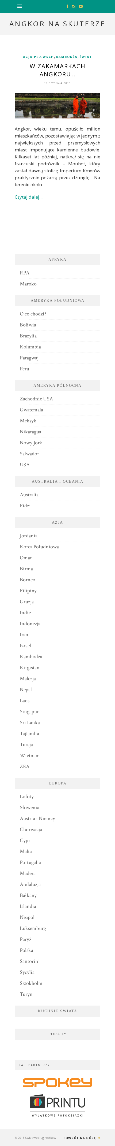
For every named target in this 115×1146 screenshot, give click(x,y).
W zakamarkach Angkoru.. (58, 70)
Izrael (25, 645)
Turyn (26, 994)
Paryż (25, 939)
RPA (24, 272)
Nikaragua (30, 431)
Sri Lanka (30, 722)
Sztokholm (31, 983)
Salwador (29, 453)
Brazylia (28, 335)
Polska (26, 950)
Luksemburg (33, 928)
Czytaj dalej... (29, 197)
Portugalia (30, 862)
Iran (24, 634)
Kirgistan (30, 667)
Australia (29, 494)
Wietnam (30, 755)
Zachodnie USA (36, 398)
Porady (57, 1034)
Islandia (28, 906)
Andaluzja (30, 884)
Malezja (28, 678)
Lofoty (27, 796)
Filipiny (28, 590)
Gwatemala (31, 409)
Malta (26, 851)
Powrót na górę (80, 1138)
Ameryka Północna (57, 386)
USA (25, 464)
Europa (58, 783)
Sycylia (27, 972)
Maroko (28, 283)
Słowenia (29, 807)
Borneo (27, 579)
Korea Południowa (39, 546)
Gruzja (27, 601)
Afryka (57, 260)
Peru (24, 368)
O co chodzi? (33, 313)
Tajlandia (29, 733)
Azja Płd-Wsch (38, 57)
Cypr (25, 840)
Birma (26, 568)
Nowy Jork (31, 442)
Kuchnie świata (57, 1011)
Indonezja (30, 623)
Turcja (26, 744)
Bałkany (28, 895)
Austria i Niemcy (37, 818)
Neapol (27, 917)
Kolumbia (30, 346)
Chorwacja (31, 829)
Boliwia (28, 324)
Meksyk (28, 420)
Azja (57, 522)
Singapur (29, 711)
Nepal (26, 689)
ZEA (24, 766)
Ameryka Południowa (58, 301)
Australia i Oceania (57, 481)
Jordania (28, 535)
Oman (26, 557)
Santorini (30, 961)
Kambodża (67, 57)
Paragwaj (29, 357)
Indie (25, 612)
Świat (86, 57)
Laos (24, 700)
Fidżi (25, 505)
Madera (28, 873)
